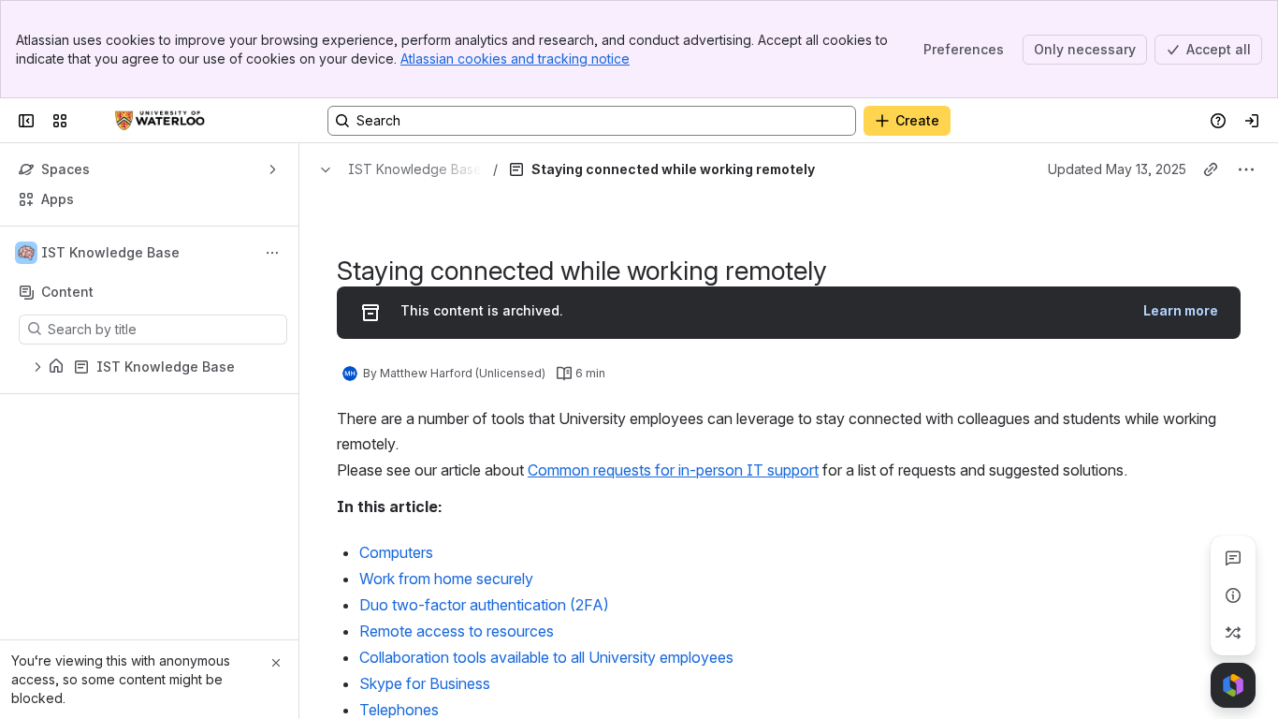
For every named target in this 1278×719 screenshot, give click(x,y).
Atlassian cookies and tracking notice (515, 58)
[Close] (276, 663)
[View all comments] (1233, 558)
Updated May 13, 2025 (1117, 169)
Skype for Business (424, 683)
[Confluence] (160, 121)
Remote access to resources (456, 631)
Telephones (399, 709)
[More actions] (272, 253)
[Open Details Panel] (1233, 595)
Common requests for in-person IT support (673, 470)
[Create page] (1233, 633)
